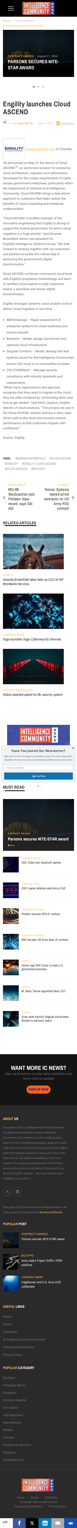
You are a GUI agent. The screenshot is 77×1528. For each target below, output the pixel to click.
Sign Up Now (38, 776)
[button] (38, 750)
